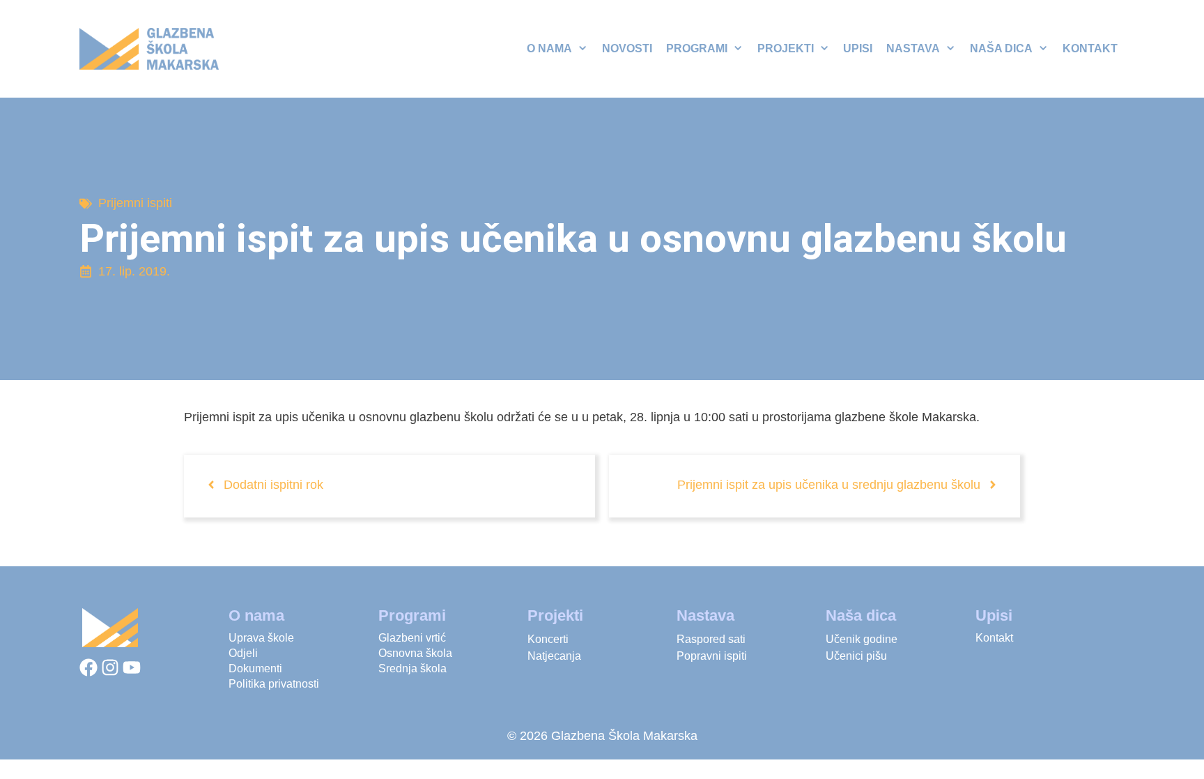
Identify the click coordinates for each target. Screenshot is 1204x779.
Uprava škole (261, 638)
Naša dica (1001, 48)
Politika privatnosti (274, 684)
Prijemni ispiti (135, 203)
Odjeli (243, 653)
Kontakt (1090, 48)
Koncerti (548, 639)
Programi (696, 48)
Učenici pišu (856, 656)
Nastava (913, 48)
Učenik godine (861, 639)
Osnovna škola (415, 653)
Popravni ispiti (712, 656)
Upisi (857, 48)
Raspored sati (711, 639)
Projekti (785, 48)
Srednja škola (412, 668)
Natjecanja (554, 656)
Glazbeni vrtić (412, 638)
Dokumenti (255, 668)
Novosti (627, 48)
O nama (549, 48)
